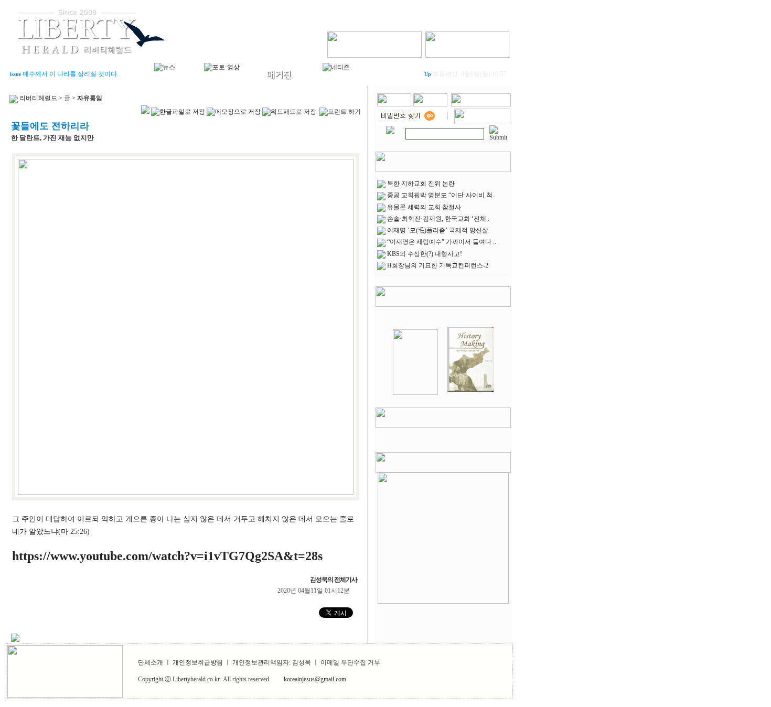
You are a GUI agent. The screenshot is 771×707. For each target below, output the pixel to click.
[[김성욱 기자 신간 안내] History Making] (470, 393)
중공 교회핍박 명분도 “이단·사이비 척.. (441, 195)
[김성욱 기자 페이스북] (374, 42)
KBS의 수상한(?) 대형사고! (424, 254)
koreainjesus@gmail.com (315, 679)
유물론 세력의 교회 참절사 (424, 207)
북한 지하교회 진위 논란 (421, 183)
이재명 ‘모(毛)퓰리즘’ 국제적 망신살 (437, 230)
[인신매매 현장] (443, 536)
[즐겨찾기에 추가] (481, 104)
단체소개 (150, 662)
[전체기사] (390, 128)
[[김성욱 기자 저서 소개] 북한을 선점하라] (415, 393)
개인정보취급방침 (198, 662)
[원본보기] (185, 492)
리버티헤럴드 (38, 98)
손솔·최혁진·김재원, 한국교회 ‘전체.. (438, 218)
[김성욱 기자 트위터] (467, 42)
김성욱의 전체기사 (334, 579)
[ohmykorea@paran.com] (482, 121)
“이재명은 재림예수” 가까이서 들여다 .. (441, 241)
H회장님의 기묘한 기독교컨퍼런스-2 (437, 265)
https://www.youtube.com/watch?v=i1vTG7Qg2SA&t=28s (167, 556)
